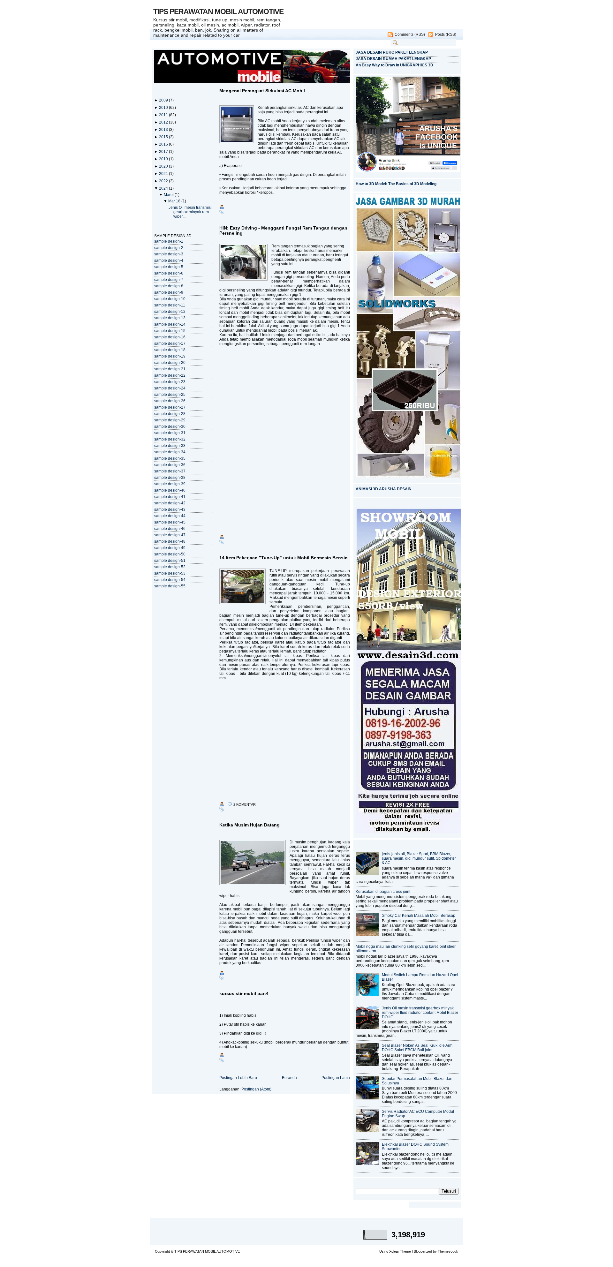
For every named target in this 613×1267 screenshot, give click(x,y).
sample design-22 (169, 375)
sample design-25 (169, 394)
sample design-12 (169, 311)
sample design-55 (169, 586)
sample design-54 (169, 579)
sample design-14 (169, 324)
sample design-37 (169, 471)
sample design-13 (169, 318)
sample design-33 (169, 445)
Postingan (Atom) (256, 1089)
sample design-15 (169, 330)
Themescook (448, 1251)
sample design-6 (168, 273)
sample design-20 (169, 362)
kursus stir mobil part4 (244, 993)
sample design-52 (169, 567)
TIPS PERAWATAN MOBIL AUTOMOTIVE (218, 11)
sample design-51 (169, 560)
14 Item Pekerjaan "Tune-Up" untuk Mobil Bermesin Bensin (283, 557)
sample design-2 (168, 247)
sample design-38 (169, 477)
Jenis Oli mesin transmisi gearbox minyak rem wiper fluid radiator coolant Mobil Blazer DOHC (420, 1012)
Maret (169, 194)
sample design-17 (169, 343)
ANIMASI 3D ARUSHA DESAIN (384, 489)
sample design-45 (169, 522)
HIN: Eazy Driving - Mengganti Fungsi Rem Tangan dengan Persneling (283, 230)
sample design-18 (169, 350)
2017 (164, 151)
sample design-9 (168, 292)
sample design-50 (169, 554)
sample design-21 (169, 369)
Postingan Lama (336, 1077)
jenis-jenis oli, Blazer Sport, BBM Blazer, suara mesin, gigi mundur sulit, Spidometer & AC (419, 858)
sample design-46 (169, 528)
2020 (164, 166)
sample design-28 (169, 413)
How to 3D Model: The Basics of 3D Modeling (396, 184)
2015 (164, 137)
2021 (164, 173)
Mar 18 (174, 201)
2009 (164, 100)
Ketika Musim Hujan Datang (249, 824)
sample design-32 (169, 439)
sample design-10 (169, 299)
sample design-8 (168, 286)
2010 (164, 107)
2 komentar (244, 804)
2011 (164, 115)
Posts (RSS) (445, 34)
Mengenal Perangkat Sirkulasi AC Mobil (262, 90)
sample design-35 (169, 458)
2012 (164, 122)
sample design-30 (169, 426)
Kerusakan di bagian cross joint (383, 891)
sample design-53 (169, 573)
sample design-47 (169, 535)
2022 (164, 181)
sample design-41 (169, 496)
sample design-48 (169, 541)
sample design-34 (169, 452)
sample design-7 (168, 279)
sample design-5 (168, 267)
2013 (164, 129)
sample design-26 (169, 401)
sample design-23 (169, 382)
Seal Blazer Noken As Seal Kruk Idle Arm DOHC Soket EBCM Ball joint (417, 1047)
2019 (164, 159)
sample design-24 (169, 388)
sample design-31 (169, 433)
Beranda (289, 1077)
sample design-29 (169, 420)
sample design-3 (168, 254)
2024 (164, 188)
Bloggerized (423, 1251)
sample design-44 (169, 516)
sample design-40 (169, 490)
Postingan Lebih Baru (238, 1077)
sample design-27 (169, 407)
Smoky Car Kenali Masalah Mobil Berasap (418, 915)
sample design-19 (169, 356)
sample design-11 (169, 305)
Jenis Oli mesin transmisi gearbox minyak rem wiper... (190, 212)
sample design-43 (169, 509)
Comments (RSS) (410, 34)
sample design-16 (169, 337)
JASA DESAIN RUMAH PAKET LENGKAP (393, 59)
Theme (405, 1251)
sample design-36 (169, 465)
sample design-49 (169, 548)
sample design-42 (169, 503)
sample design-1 (168, 241)
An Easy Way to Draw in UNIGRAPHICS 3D (394, 65)
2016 (164, 144)
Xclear (394, 1251)
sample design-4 (168, 260)
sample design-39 (169, 484)
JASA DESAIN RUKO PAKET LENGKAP (392, 52)
